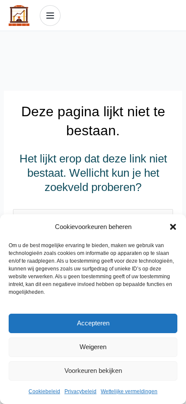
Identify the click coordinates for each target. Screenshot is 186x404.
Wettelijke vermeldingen (129, 391)
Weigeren (93, 346)
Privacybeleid (80, 391)
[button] (173, 227)
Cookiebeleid (44, 391)
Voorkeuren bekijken (93, 370)
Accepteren (93, 323)
